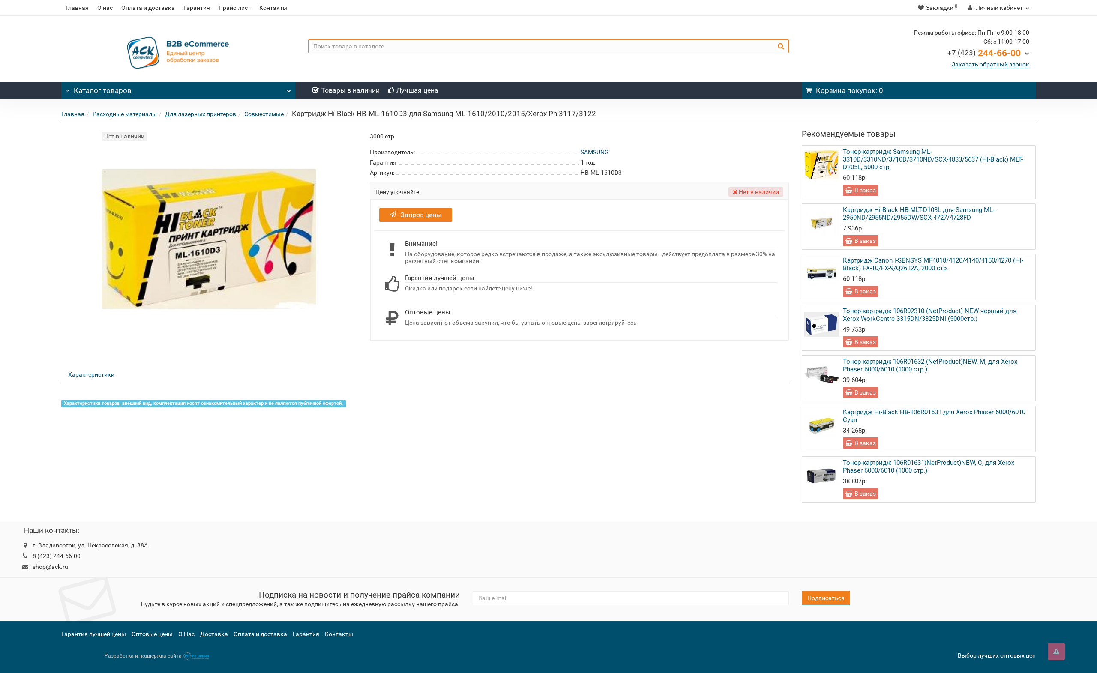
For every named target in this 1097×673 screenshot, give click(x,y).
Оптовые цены (152, 634)
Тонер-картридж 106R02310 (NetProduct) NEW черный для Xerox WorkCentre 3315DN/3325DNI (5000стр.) (929, 315)
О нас (105, 7)
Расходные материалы (125, 114)
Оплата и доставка (148, 7)
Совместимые (264, 114)
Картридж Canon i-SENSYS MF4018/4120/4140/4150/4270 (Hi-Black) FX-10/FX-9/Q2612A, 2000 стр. (933, 264)
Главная (77, 7)
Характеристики (91, 374)
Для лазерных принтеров (200, 114)
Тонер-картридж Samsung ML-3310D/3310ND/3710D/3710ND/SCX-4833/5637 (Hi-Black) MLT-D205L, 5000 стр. (933, 159)
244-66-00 (984, 53)
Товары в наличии (350, 90)
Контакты (273, 7)
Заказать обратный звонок (990, 64)
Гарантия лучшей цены (93, 634)
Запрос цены (420, 215)
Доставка (214, 634)
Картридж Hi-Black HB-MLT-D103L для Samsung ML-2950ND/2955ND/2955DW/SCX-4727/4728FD (919, 213)
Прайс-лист (235, 7)
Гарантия (196, 7)
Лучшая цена (417, 90)
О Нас (186, 634)
